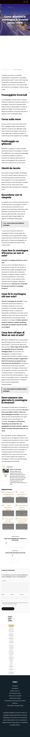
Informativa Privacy (15, 693)
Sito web (22, 594)
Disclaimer (15, 688)
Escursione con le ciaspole (11, 640)
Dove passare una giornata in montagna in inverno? (11, 669)
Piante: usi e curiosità (15, 696)
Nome (3, 594)
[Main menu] (27, 2)
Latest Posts (10, 466)
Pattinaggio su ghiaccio (11, 632)
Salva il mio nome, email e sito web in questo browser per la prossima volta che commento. (15, 603)
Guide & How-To (15, 691)
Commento (4, 580)
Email (12, 594)
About (3, 466)
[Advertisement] (15, 51)
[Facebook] (6, 476)
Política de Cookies (15, 698)
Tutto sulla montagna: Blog (15, 705)
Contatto (15, 686)
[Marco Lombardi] (6, 472)
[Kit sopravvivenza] (5, 2)
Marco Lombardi (15, 469)
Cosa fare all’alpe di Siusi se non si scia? (11, 660)
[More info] (24, 2)
